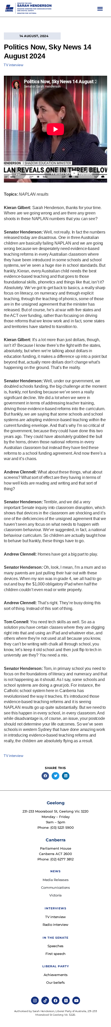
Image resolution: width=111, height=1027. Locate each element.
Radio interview (55, 924)
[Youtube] (76, 1000)
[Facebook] (55, 1000)
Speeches (55, 946)
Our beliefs (55, 982)
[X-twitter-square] (66, 1000)
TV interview (13, 65)
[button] (100, 8)
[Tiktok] (45, 1000)
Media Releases (56, 880)
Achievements (56, 975)
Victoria (55, 895)
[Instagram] (35, 1000)
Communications (55, 887)
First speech (55, 954)
